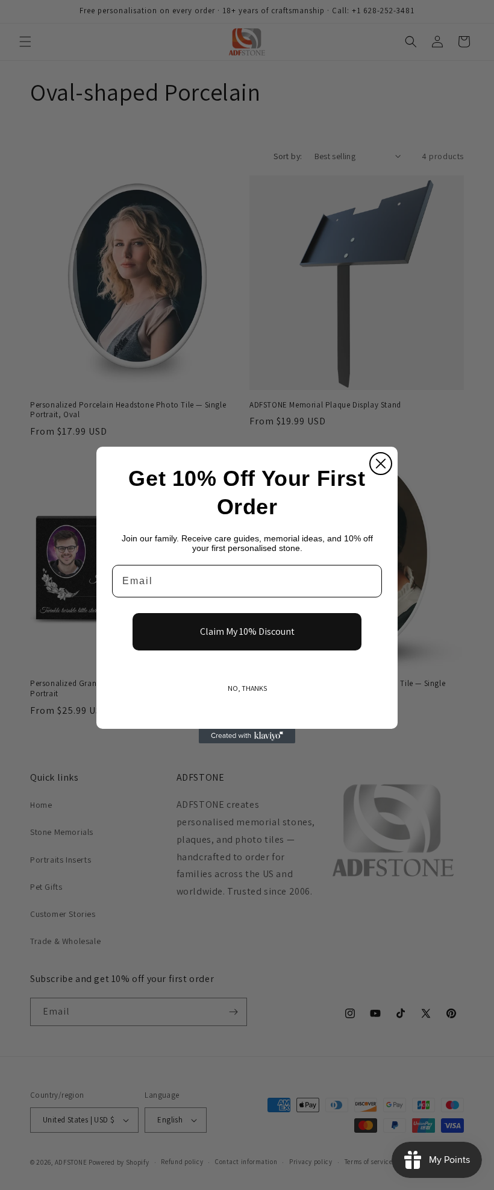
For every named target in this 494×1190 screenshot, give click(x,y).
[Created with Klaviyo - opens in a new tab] (247, 736)
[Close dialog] (381, 463)
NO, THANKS (247, 688)
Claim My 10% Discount (247, 631)
